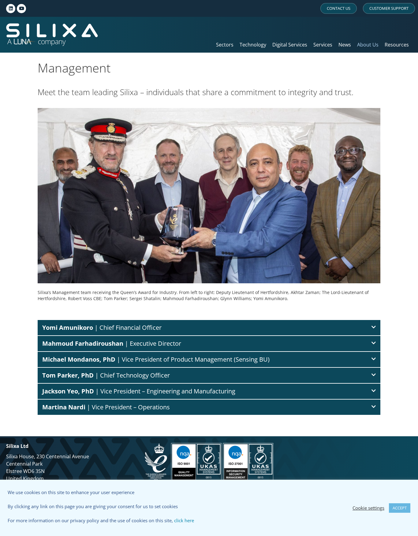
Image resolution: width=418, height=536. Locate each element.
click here (184, 520)
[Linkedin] (10, 8)
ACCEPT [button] (400, 508)
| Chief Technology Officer (106, 375)
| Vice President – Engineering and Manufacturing (138, 391)
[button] (209, 327)
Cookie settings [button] (368, 508)
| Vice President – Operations (106, 407)
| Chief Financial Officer (102, 327)
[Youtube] (21, 8)
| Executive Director (111, 343)
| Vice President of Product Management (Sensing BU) (156, 359)
